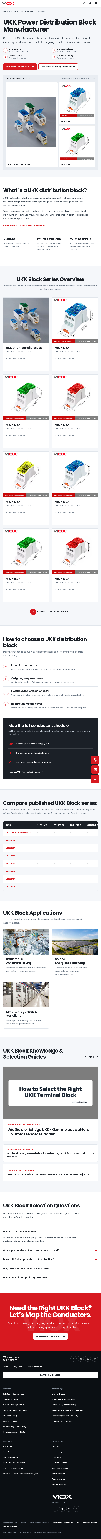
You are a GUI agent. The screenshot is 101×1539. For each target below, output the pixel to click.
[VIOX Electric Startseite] (8, 3)
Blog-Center (19, 1366)
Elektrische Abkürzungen (13, 1468)
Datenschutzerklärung (63, 1523)
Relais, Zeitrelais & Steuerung (15, 1410)
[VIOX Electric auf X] (76, 1509)
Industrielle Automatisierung (64, 1399)
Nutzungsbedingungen (87, 1523)
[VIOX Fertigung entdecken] (88, 1359)
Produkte (14, 11)
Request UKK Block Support (49, 1336)
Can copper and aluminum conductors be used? (31, 1250)
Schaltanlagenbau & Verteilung (65, 1416)
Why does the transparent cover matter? (27, 1268)
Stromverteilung (28, 11)
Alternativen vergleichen (33, 225)
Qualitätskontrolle (59, 1462)
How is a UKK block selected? (19, 1231)
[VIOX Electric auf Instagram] (62, 1509)
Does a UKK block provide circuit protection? (28, 1259)
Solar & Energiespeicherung (64, 1405)
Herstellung (57, 1452)
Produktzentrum (35, 1366)
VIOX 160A (10, 871)
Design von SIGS (10, 1527)
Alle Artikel (91, 1057)
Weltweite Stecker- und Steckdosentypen (20, 1473)
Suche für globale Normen (14, 1462)
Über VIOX (56, 1446)
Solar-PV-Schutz (10, 1421)
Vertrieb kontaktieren (61, 1484)
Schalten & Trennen (11, 1399)
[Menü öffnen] (96, 3)
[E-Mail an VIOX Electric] (73, 1359)
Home (5, 11)
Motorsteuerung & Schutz (13, 1405)
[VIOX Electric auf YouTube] (69, 1509)
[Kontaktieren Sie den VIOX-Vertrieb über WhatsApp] (95, 760)
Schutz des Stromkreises (13, 1394)
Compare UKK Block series (18, 66)
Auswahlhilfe (10, 225)
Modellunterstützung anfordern (56, 66)
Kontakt (6, 1366)
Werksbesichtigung (60, 1468)
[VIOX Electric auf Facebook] (55, 1509)
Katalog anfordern (50, 1375)
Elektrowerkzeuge (10, 1457)
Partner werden (58, 1479)
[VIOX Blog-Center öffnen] (81, 1359)
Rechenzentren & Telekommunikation (68, 1410)
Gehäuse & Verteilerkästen (14, 1432)
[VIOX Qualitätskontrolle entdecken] (95, 1359)
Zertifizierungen (58, 1473)
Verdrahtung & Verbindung (14, 1426)
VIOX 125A (10, 840)
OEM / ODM (56, 1457)
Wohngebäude (58, 1394)
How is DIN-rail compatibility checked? (25, 1277)
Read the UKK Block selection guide (25, 772)
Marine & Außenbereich (62, 1421)
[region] (50, 856)
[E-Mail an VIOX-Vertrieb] (95, 769)
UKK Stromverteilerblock (18, 832)
